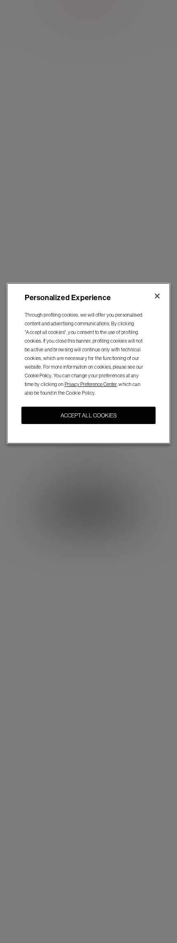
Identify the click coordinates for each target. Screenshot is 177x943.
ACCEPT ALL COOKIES (88, 415)
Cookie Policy (38, 376)
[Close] (157, 296)
